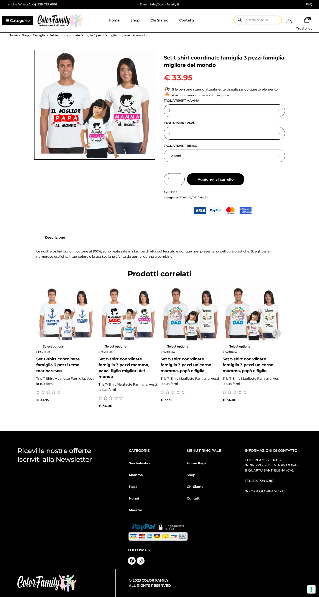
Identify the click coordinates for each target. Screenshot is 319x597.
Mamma (136, 475)
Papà (133, 487)
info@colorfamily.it (265, 491)
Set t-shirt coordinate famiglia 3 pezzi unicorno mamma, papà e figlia (186, 365)
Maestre (135, 510)
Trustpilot (304, 28)
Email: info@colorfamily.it (159, 4)
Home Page (196, 463)
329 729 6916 (47, 4)
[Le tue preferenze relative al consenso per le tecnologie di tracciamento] (311, 589)
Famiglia (185, 197)
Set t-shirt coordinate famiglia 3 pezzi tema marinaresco (58, 365)
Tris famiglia (200, 197)
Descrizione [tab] (55, 237)
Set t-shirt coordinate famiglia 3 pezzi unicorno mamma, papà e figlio (248, 365)
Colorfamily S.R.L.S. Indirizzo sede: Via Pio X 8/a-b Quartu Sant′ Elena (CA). (271, 465)
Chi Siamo (195, 487)
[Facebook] (132, 561)
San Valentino (140, 463)
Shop (191, 475)
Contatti (193, 498)
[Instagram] (141, 561)
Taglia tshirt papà (179, 123)
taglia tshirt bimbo (180, 146)
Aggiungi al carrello (215, 179)
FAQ (309, 4)
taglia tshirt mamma (181, 100)
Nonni (134, 498)
